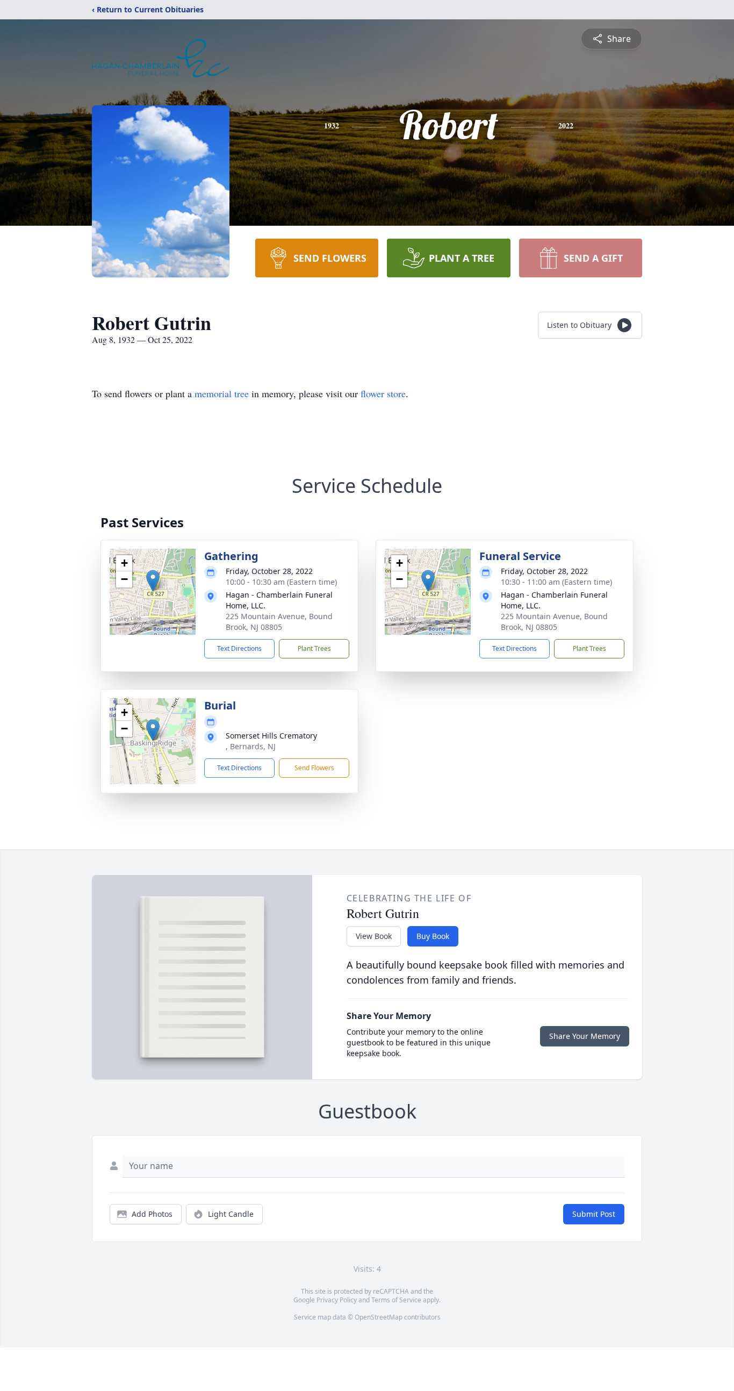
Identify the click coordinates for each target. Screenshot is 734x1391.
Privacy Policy (336, 1299)
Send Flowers (314, 767)
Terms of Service (396, 1299)
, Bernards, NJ (251, 746)
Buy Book (432, 936)
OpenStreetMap (378, 1317)
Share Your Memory (584, 1036)
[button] (153, 581)
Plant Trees (314, 648)
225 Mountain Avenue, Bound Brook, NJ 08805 (279, 621)
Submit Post (593, 1214)
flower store (383, 393)
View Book (374, 936)
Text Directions (239, 648)
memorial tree (222, 393)
